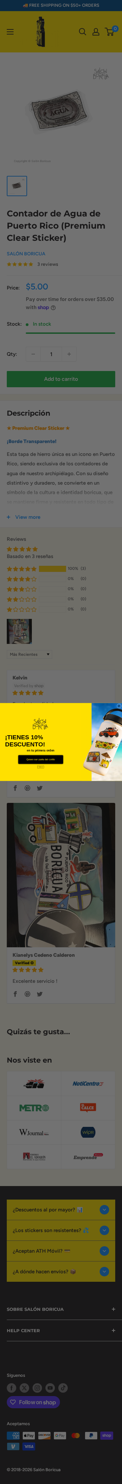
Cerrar (41, 767)
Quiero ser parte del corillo (40, 759)
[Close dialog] (119, 706)
